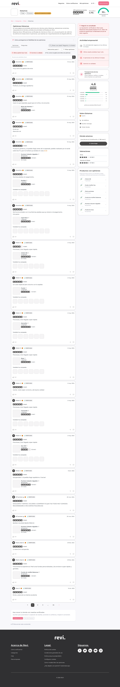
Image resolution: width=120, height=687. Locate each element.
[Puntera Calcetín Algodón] (16, 157)
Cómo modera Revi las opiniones (54, 662)
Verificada (29, 61)
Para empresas (103, 3)
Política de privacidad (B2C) (52, 656)
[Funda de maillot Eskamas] (16, 575)
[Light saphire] (26, 193)
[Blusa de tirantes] (16, 109)
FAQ (12, 656)
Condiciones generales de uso (53, 653)
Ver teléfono (85, 120)
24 (53, 605)
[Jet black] (20, 193)
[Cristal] (47, 193)
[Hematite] (31, 266)
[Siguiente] (59, 605)
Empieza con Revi (18, 618)
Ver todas (23, 160)
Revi (12, 21)
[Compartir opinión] (70, 73)
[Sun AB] (15, 266)
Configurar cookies (50, 659)
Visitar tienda (86, 127)
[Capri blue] (42, 193)
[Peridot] (16, 183)
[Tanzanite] (42, 266)
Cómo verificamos (72, 3)
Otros (24, 21)
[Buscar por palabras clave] (74, 57)
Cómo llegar (94, 143)
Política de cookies (50, 649)
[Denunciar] (73, 73)
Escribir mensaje (87, 123)
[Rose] (36, 266)
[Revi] (16, 3)
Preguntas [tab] (24, 45)
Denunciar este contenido (21, 624)
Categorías (18, 21)
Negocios (61, 3)
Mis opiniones (84, 3)
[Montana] (31, 193)
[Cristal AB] (16, 256)
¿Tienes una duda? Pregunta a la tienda (63, 45)
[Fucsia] (15, 193)
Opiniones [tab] (15, 45)
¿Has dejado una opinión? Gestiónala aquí (57, 666)
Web (23, 13)
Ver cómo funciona (28, 618)
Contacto (30, 13)
